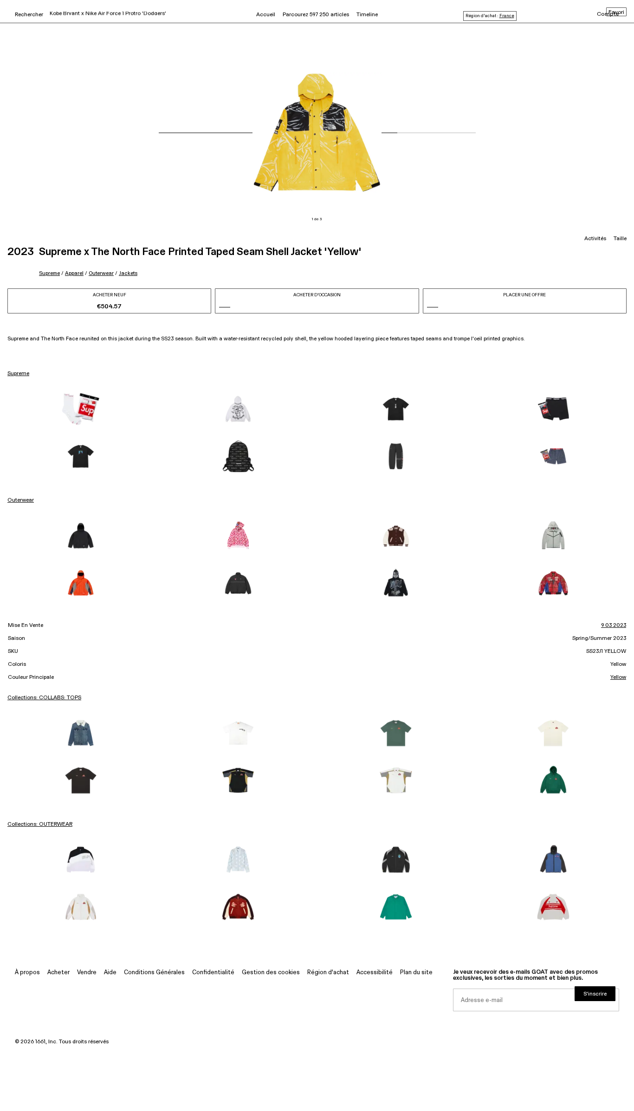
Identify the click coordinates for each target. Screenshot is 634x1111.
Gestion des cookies (271, 973)
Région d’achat (328, 973)
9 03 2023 (613, 625)
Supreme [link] (18, 374)
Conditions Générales (154, 973)
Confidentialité (213, 973)
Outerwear (101, 273)
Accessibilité (374, 973)
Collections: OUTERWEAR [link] (39, 824)
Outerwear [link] (20, 500)
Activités (595, 239)
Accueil (265, 15)
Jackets (128, 273)
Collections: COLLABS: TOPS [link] (44, 698)
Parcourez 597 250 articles (316, 15)
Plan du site (416, 973)
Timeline (367, 15)
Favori (616, 12)
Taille (620, 239)
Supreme (49, 273)
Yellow (618, 677)
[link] (80, 409)
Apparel (74, 273)
